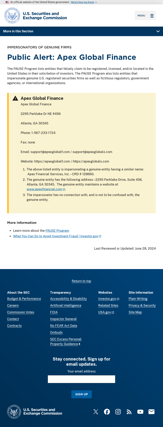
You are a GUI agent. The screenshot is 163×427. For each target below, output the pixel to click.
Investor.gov (107, 299)
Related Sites (108, 305)
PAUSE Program (57, 231)
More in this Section (18, 31)
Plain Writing (138, 299)
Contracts (14, 326)
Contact (13, 319)
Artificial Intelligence (65, 305)
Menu (141, 15)
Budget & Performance (24, 299)
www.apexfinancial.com (44, 189)
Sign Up (81, 394)
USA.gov (104, 312)
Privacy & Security (142, 305)
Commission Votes (20, 312)
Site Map (135, 312)
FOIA (54, 312)
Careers (13, 305)
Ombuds (56, 332)
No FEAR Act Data (63, 326)
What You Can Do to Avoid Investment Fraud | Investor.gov (55, 236)
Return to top (81, 281)
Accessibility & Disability (68, 299)
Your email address (81, 371)
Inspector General (63, 319)
